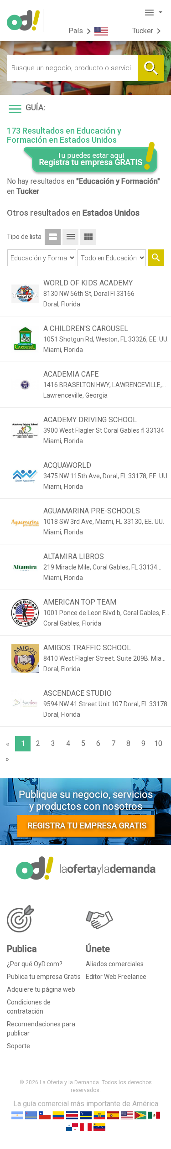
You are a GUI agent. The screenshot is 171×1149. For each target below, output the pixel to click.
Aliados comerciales (115, 964)
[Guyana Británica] (140, 1114)
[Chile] (45, 1114)
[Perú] (86, 1126)
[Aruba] (31, 1114)
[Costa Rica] (72, 1114)
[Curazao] (86, 1114)
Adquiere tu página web (41, 989)
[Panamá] (72, 1126)
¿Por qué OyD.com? (34, 964)
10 (158, 743)
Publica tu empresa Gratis (44, 976)
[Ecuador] (99, 1114)
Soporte (18, 1046)
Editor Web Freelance (116, 976)
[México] (154, 1114)
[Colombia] (58, 1114)
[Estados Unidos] (127, 1114)
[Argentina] (17, 1114)
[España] (113, 1114)
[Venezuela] (99, 1126)
